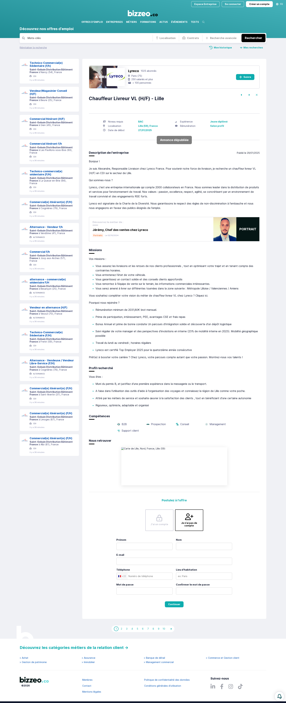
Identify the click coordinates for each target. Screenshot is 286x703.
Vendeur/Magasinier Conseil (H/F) (48, 92)
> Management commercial (159, 662)
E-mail (120, 554)
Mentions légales (91, 691)
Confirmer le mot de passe (193, 584)
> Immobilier (88, 662)
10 (164, 628)
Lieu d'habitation (186, 569)
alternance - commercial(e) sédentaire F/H (48, 281)
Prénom (121, 539)
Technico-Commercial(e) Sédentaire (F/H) (46, 334)
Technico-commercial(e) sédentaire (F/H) (46, 173)
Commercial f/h (40, 251)
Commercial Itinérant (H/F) (47, 118)
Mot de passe (125, 584)
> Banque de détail (154, 658)
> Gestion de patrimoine (33, 662)
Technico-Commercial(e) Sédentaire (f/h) (46, 64)
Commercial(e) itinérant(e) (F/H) (51, 202)
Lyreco (133, 71)
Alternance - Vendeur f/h (46, 226)
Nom (179, 539)
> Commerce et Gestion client (222, 658)
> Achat (24, 658)
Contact (86, 685)
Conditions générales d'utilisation (162, 685)
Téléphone (123, 569)
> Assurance (88, 658)
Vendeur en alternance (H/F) (48, 307)
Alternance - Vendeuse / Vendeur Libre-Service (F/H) (52, 362)
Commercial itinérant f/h (46, 143)
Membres (87, 679)
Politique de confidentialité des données (167, 679)
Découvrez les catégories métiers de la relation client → (74, 647)
